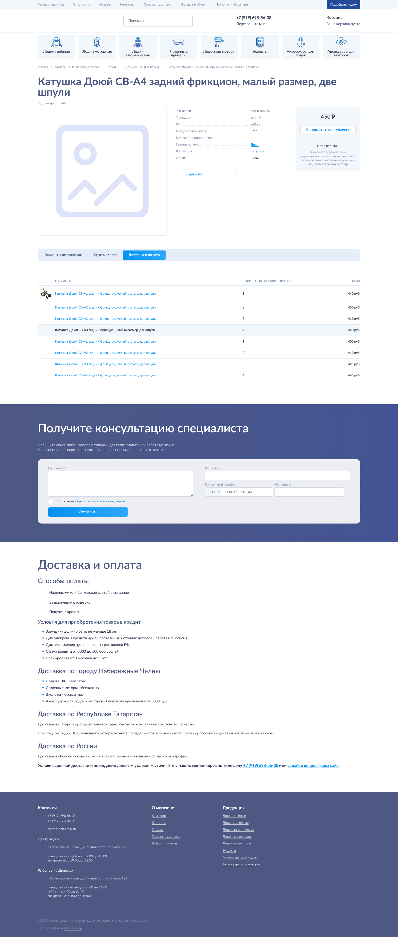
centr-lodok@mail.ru (61, 829)
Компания (159, 816)
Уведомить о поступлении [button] (328, 130)
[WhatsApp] (278, 18)
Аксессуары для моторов (241, 864)
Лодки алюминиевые (238, 829)
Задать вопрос (105, 255)
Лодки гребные (234, 816)
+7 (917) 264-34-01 (61, 821)
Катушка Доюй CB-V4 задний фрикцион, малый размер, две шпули (105, 375)
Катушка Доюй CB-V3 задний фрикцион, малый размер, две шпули (105, 364)
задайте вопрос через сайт (313, 766)
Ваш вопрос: (57, 468)
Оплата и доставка (158, 4)
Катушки (257, 151)
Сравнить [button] (194, 174)
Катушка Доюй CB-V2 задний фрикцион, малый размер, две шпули (105, 353)
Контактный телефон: (221, 484)
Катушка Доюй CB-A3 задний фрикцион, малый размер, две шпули (105, 318)
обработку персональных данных (100, 501)
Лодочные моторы (237, 843)
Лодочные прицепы (237, 836)
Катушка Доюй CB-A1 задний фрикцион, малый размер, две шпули (105, 293)
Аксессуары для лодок (240, 857)
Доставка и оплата (144, 255)
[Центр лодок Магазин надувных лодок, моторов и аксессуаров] (50, 21)
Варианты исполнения (63, 255)
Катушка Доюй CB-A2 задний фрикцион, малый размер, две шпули (105, 307)
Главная (51, 4)
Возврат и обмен (193, 4)
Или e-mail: (282, 484)
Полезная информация (232, 4)
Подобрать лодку (343, 4)
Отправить (88, 512)
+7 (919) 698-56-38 (253, 18)
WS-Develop (73, 928)
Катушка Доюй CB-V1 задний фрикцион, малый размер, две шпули (105, 341)
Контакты (127, 4)
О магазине (81, 4)
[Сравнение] (309, 5)
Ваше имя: (213, 468)
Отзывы (105, 4)
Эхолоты (229, 850)
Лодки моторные (236, 822)
